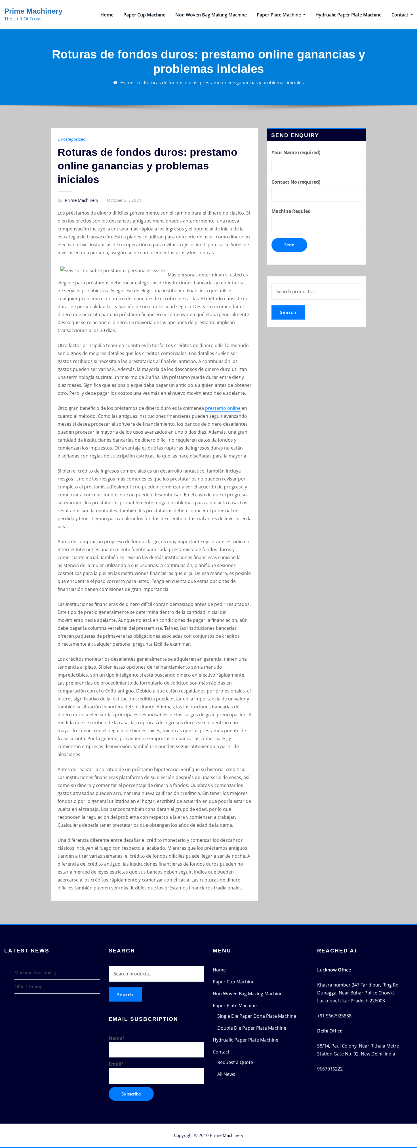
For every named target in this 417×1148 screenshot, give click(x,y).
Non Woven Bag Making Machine (211, 15)
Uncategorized (72, 139)
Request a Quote (235, 1062)
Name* (117, 1038)
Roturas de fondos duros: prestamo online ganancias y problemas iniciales (224, 82)
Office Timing (28, 986)
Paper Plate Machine (279, 15)
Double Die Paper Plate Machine (251, 1028)
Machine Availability (35, 972)
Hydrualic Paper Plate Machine (348, 15)
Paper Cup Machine (144, 15)
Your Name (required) (295, 152)
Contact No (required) (295, 182)
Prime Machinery (33, 11)
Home (106, 15)
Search (288, 312)
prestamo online (223, 408)
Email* (116, 1064)
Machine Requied (291, 211)
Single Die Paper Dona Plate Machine (256, 1016)
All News (226, 1074)
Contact (400, 15)
